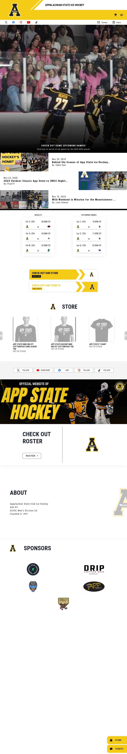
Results (38, 215)
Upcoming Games (88, 215)
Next (126, 335)
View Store (36, 276)
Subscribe (45, 370)
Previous (1, 335)
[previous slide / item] (1, 88)
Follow (25, 370)
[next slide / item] (125, 88)
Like (67, 370)
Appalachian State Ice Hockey (64, 5)
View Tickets (37, 289)
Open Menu (121, 15)
